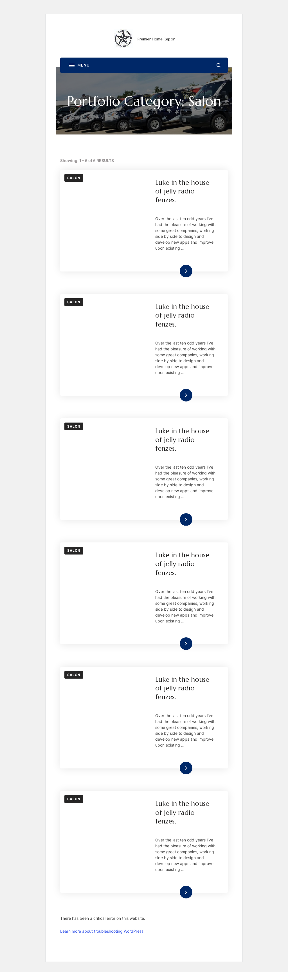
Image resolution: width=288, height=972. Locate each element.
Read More (177, 271)
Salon (73, 178)
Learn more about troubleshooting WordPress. (102, 931)
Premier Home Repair (156, 39)
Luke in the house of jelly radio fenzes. (182, 191)
